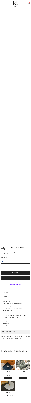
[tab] (15, 292)
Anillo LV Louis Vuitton (8, 395)
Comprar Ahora (15, 272)
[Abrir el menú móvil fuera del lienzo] (2, 4)
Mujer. (13, 253)
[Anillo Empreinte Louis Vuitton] (8, 365)
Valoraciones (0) (6, 296)
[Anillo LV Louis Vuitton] (8, 386)
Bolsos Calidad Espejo (20, 252)
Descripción (5, 292)
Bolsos (9, 252)
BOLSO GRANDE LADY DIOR (23, 374)
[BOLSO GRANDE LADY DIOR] (23, 365)
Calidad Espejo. (7, 253)
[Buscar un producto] (25, 4)
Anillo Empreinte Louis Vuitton (8, 374)
